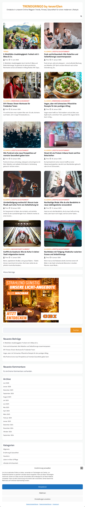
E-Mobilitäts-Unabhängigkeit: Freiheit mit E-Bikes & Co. (21, 55)
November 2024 (8, 428)
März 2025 (6, 414)
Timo (6, 60)
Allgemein (47, 51)
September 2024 (8, 435)
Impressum (56, 504)
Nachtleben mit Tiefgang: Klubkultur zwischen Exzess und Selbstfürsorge (63, 253)
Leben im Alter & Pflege (10, 459)
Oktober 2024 (7, 431)
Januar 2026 (7, 386)
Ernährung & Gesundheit (20, 101)
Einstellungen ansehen (42, 499)
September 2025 (8, 393)
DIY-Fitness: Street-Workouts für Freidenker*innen (16, 104)
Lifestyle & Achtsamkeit (60, 51)
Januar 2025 (7, 421)
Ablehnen (42, 493)
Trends (5, 51)
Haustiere (6, 456)
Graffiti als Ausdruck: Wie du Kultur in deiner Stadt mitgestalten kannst (21, 253)
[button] (82, 468)
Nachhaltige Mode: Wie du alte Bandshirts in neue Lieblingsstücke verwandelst (62, 203)
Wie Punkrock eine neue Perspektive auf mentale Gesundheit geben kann (19, 154)
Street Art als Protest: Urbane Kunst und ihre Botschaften (62, 154)
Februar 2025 (7, 418)
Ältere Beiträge (9, 272)
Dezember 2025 (8, 390)
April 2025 (6, 411)
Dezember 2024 (8, 425)
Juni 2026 (6, 383)
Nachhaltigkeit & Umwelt (20, 249)
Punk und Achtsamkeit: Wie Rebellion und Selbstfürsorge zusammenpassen (61, 55)
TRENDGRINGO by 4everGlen (42, 6)
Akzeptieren (42, 487)
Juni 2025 (6, 404)
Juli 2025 (6, 400)
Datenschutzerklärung (32, 504)
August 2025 (7, 397)
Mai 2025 (6, 407)
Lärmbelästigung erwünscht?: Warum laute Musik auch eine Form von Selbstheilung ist (20, 203)
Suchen (76, 330)
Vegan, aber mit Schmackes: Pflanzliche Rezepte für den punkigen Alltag (60, 104)
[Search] (81, 16)
